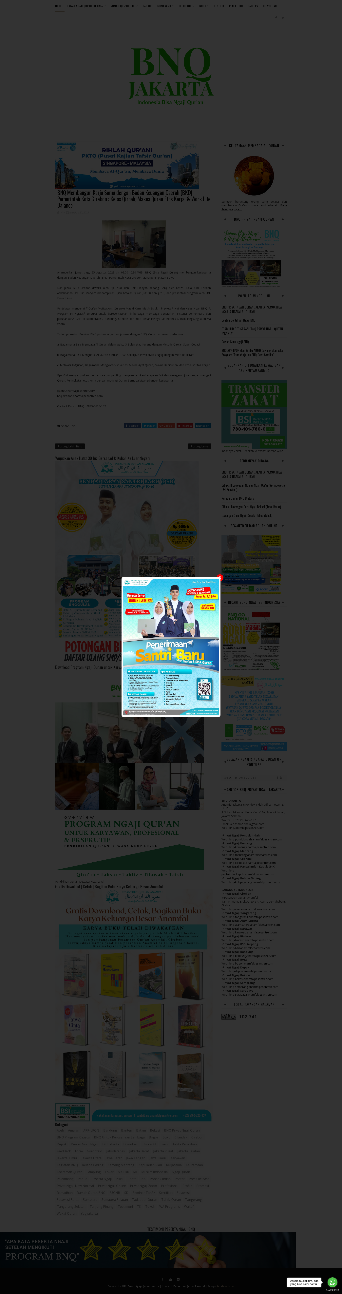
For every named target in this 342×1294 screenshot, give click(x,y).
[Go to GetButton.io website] (332, 1290)
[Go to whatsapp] (332, 1282)
